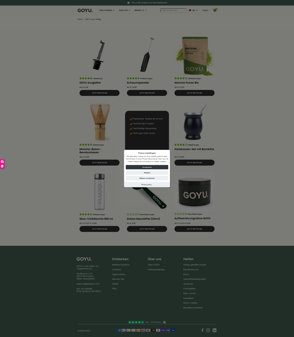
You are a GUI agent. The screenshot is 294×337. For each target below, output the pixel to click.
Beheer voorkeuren (147, 178)
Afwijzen (147, 173)
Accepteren (147, 167)
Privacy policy (146, 185)
